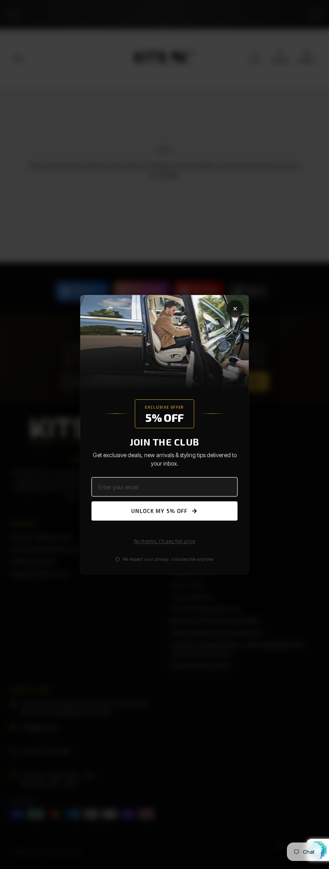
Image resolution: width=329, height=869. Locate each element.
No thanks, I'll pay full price (164, 540)
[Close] (235, 308)
